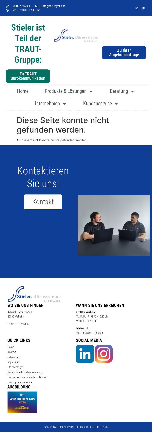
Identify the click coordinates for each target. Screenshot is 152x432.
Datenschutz (14, 357)
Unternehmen (46, 103)
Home (22, 91)
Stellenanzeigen (15, 367)
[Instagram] (137, 8)
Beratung (119, 91)
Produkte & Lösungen (66, 91)
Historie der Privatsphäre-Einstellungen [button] (27, 377)
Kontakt (12, 352)
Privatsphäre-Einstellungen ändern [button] (25, 372)
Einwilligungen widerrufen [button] (20, 382)
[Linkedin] (143, 8)
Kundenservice (97, 103)
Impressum (13, 362)
